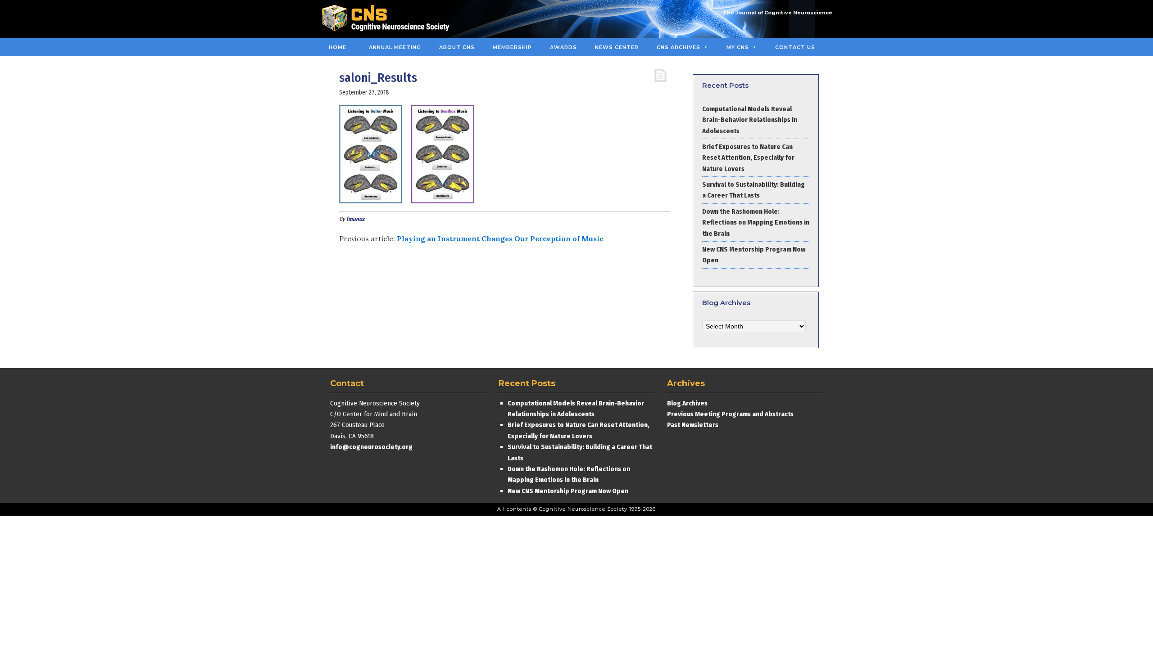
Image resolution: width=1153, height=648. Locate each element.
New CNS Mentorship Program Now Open (568, 491)
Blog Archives (687, 403)
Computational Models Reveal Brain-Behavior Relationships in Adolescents (749, 120)
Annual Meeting (395, 47)
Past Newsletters (692, 425)
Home (337, 47)
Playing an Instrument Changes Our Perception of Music (500, 238)
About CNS (457, 47)
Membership (512, 47)
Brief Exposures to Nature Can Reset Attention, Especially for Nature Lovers (748, 158)
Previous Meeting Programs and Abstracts (730, 414)
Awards (563, 47)
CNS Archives (678, 47)
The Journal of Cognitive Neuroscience (777, 12)
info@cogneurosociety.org (371, 447)
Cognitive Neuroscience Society (388, 19)
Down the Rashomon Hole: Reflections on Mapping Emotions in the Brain (755, 222)
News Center (617, 47)
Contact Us (795, 47)
